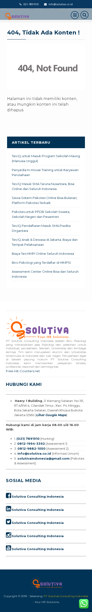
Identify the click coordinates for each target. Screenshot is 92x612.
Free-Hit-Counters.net (23, 371)
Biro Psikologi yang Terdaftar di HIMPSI (41, 262)
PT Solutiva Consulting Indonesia (66, 596)
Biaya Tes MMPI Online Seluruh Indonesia (43, 253)
